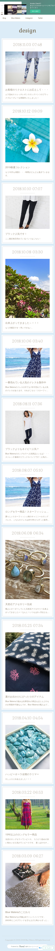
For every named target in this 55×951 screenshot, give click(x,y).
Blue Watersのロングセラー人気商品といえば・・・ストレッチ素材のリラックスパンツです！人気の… (27, 455)
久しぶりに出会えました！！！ (18, 779)
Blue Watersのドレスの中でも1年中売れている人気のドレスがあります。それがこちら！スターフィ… (26, 389)
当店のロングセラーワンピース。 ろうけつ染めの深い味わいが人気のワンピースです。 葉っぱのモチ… (27, 841)
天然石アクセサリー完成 (18, 604)
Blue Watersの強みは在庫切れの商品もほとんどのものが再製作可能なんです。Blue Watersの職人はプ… (27, 703)
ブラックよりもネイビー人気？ (22, 448)
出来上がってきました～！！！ (22, 322)
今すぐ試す (35, 11)
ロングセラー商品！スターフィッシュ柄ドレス (27, 511)
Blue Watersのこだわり (17, 912)
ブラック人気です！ (16, 233)
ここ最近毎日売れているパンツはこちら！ (23, 238)
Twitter (40, 18)
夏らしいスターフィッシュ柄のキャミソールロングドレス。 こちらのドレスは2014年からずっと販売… (27, 518)
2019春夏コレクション (17, 167)
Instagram (29, 18)
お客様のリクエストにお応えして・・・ (27, 89)
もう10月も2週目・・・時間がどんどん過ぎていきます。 (27, 174)
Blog (4, 18)
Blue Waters (15, 18)
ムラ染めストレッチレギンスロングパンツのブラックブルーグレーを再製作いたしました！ (26, 96)
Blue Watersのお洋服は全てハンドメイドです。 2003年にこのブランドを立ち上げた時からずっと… (27, 919)
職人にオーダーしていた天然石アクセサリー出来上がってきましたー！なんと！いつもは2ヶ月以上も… (27, 610)
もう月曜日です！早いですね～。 (19, 327)
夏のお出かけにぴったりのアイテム (24, 696)
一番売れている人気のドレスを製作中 (25, 382)
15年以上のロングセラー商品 (21, 834)
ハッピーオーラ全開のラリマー (22, 774)
